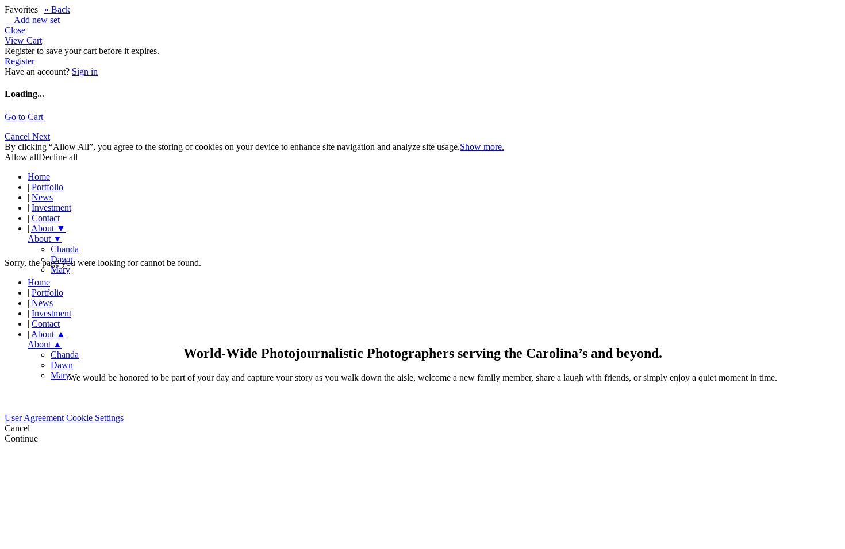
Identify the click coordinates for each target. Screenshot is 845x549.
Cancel (18, 136)
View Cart (23, 40)
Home (39, 176)
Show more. (482, 147)
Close (15, 30)
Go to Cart (24, 117)
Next (41, 136)
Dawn (62, 365)
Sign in (85, 71)
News (42, 197)
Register (19, 61)
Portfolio (47, 187)
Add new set (32, 20)
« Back (57, 9)
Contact (46, 218)
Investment (51, 207)
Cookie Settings (95, 418)
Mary (60, 269)
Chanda (65, 249)
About (48, 228)
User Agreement (34, 418)
